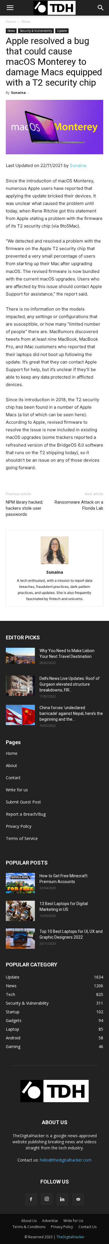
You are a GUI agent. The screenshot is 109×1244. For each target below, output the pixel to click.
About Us (29, 1220)
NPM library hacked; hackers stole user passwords (24, 508)
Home (11, 21)
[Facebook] (31, 1199)
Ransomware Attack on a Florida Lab (79, 505)
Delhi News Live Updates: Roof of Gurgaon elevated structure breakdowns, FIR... (70, 684)
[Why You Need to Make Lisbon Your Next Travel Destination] (20, 656)
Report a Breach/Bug (26, 814)
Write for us (17, 789)
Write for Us (73, 1220)
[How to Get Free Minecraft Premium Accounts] (20, 883)
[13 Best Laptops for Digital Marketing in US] (20, 911)
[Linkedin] (62, 1199)
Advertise (50, 1220)
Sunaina (18, 92)
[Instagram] (47, 1199)
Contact (13, 777)
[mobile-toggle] (10, 8)
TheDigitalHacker (70, 1236)
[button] (101, 8)
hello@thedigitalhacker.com (66, 1160)
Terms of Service (22, 838)
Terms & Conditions (28, 1226)
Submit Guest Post (23, 802)
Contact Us (87, 1226)
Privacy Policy (18, 826)
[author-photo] (55, 564)
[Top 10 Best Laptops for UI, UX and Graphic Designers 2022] (20, 939)
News (26, 21)
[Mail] (78, 1199)
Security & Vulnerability (36, 31)
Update (62, 31)
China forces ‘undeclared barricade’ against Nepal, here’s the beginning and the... (71, 713)
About (11, 765)
